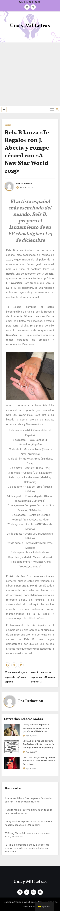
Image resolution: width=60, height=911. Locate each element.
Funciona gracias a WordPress (19, 901)
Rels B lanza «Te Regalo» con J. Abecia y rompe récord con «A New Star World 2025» (27, 152)
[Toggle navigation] (52, 110)
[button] (4, 109)
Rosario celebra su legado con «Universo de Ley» (43, 677)
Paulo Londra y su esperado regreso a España (16, 677)
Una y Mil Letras (30, 25)
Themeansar (29, 906)
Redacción (26, 183)
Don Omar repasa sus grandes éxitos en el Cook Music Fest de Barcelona (39, 761)
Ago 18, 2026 (31, 752)
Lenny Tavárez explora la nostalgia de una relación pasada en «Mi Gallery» (36, 728)
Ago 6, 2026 (31, 768)
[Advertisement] (30, 74)
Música (8, 125)
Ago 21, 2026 (31, 736)
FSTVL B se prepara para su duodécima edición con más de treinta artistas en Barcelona (38, 744)
